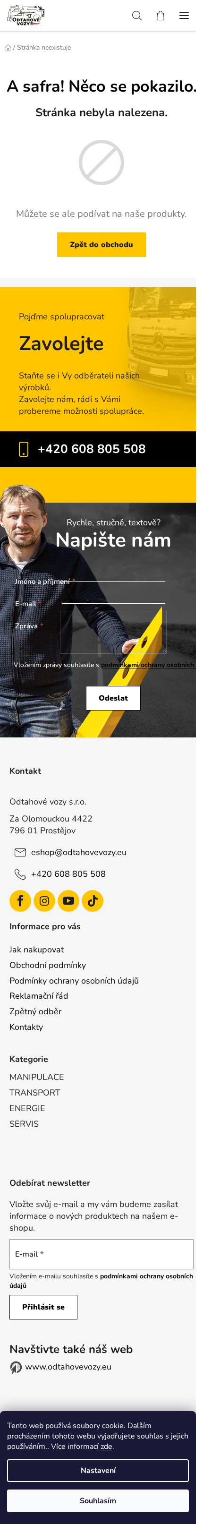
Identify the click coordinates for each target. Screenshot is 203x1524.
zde (106, 1446)
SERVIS (24, 1124)
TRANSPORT (34, 1092)
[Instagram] (44, 901)
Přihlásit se (43, 1307)
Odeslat (113, 698)
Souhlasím (98, 1501)
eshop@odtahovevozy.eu (79, 852)
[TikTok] (92, 901)
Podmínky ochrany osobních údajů (74, 980)
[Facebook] (20, 901)
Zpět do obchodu (101, 245)
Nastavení (98, 1470)
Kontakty (26, 1027)
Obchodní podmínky (47, 965)
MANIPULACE (36, 1077)
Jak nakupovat (36, 949)
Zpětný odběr (35, 1011)
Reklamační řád (38, 996)
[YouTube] (68, 901)
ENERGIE (27, 1108)
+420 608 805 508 (92, 449)
